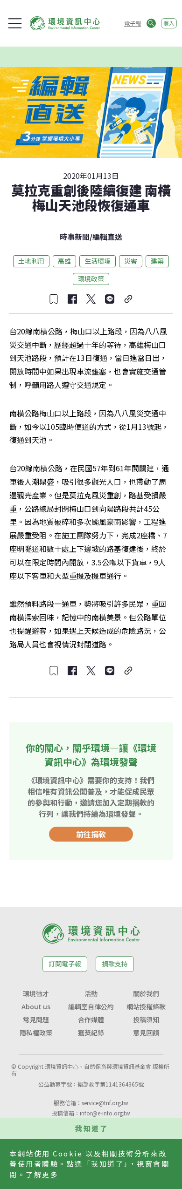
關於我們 (146, 993)
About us (35, 1006)
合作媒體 (91, 1019)
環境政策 (91, 278)
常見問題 (36, 1019)
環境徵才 (36, 993)
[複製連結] (128, 299)
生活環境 (97, 260)
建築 (157, 260)
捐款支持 (115, 963)
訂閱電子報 (65, 963)
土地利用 (31, 260)
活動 (91, 993)
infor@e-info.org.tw (105, 1113)
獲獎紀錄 (91, 1032)
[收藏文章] (53, 299)
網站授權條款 (146, 1006)
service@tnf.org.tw (105, 1103)
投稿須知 (146, 1019)
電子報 (132, 23)
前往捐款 (91, 834)
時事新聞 (75, 236)
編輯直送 (107, 236)
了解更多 (42, 1174)
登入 (169, 23)
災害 (130, 260)
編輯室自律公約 (91, 1006)
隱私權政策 (36, 1032)
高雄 (64, 260)
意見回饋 (146, 1032)
